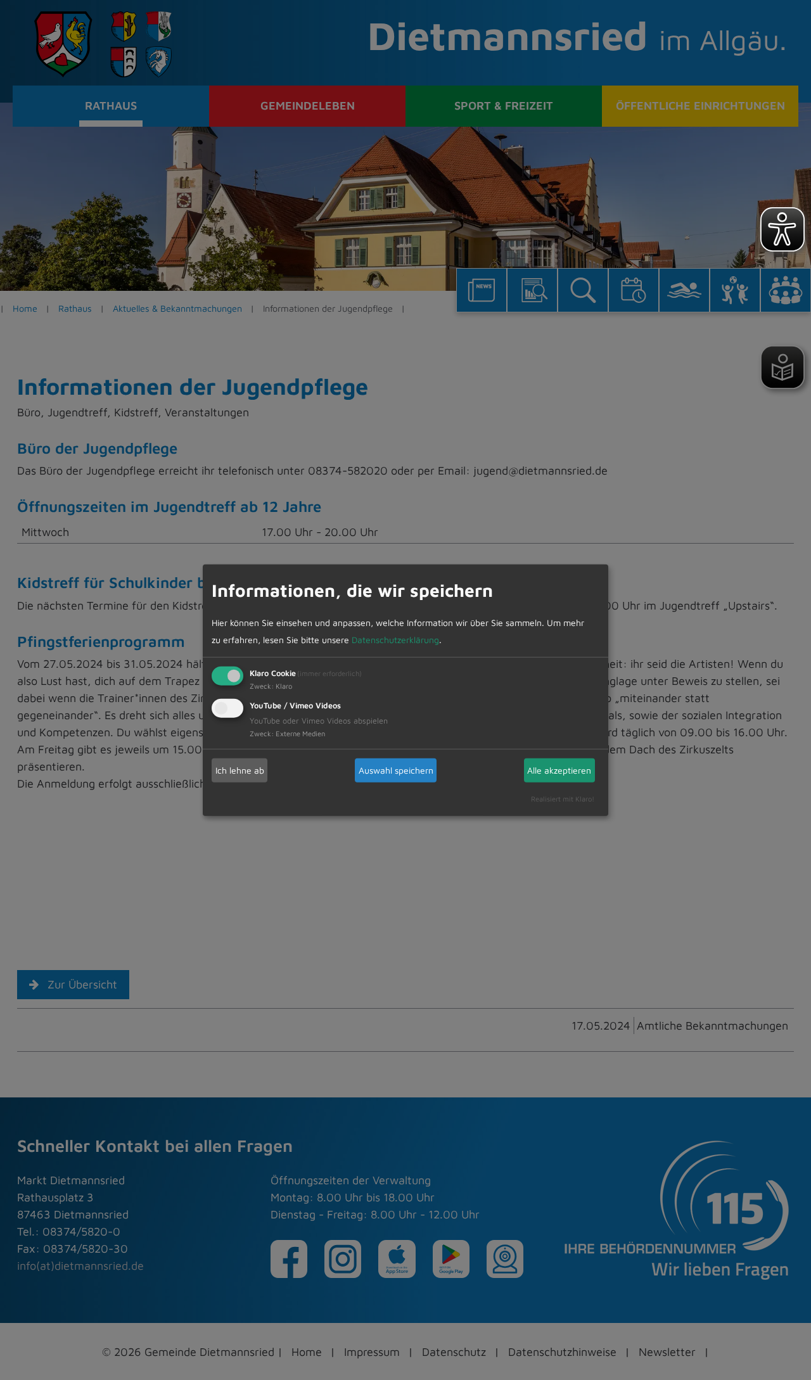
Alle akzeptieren (559, 770)
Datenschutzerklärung (395, 639)
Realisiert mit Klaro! (562, 798)
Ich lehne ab (239, 770)
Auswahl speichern (396, 770)
